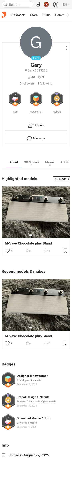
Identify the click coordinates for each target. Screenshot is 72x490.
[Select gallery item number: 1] (30, 235)
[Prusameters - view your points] (46, 4)
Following (45, 83)
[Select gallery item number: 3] (38, 235)
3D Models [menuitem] (18, 15)
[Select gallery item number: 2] (34, 235)
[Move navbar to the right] (68, 15)
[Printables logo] (4, 14)
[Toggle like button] (7, 250)
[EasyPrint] (38, 4)
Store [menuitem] (34, 15)
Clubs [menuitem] (46, 15)
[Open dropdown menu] (66, 46)
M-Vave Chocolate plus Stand (28, 243)
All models (62, 179)
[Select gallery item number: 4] (41, 235)
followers (27, 83)
